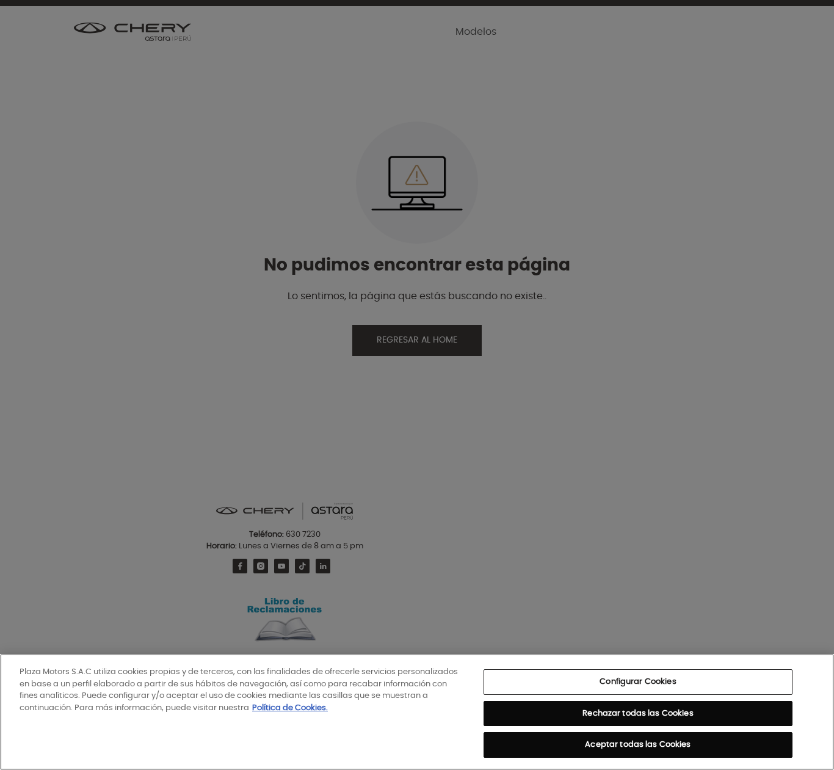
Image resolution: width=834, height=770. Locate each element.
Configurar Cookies (638, 682)
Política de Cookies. (290, 708)
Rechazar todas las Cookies (637, 713)
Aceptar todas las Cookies (638, 745)
